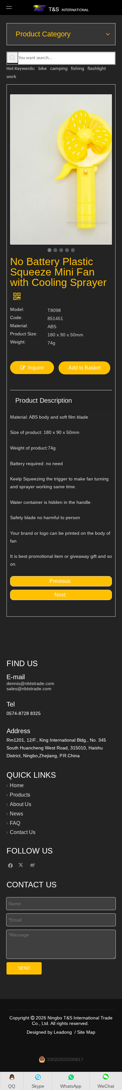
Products (20, 795)
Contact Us (22, 832)
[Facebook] (11, 865)
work (11, 76)
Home (17, 785)
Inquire (36, 367)
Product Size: (23, 333)
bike (42, 68)
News (16, 813)
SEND (24, 968)
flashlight (97, 68)
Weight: (18, 342)
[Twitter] (22, 865)
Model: (17, 309)
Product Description (43, 400)
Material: (19, 325)
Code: (16, 317)
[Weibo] (33, 865)
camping (59, 68)
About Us (20, 804)
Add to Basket (84, 367)
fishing (77, 68)
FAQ (15, 823)
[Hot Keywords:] (12, 57)
